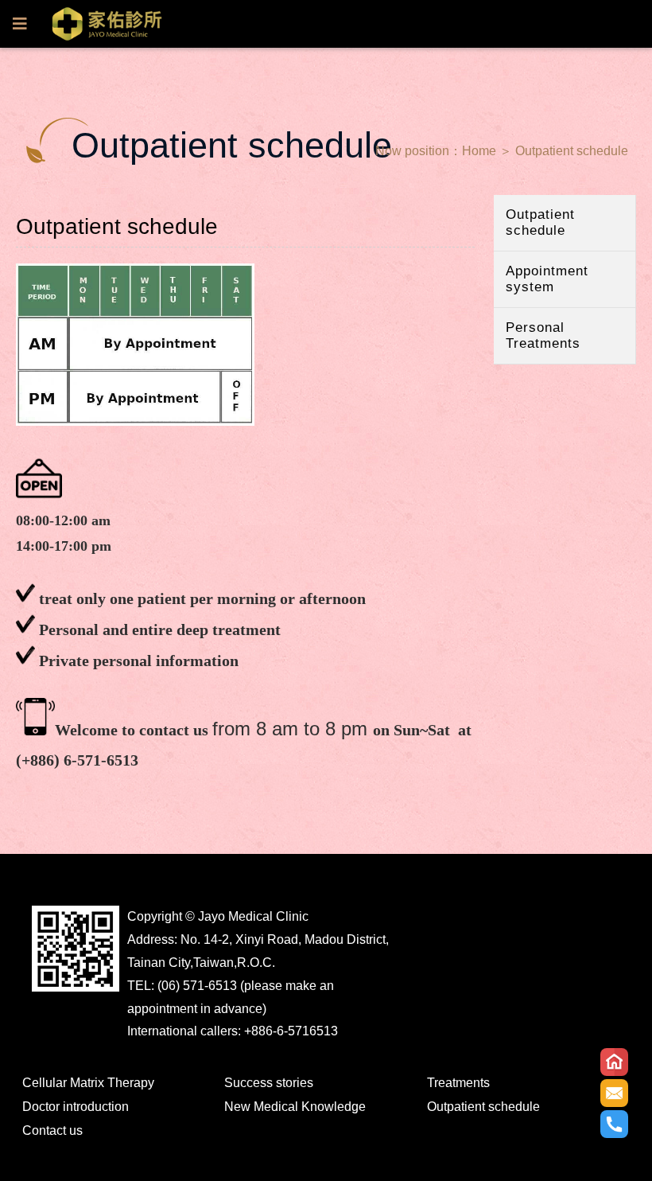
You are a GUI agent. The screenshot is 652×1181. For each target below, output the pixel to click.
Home (479, 151)
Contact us (52, 1130)
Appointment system (547, 278)
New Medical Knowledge (295, 1106)
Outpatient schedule (571, 151)
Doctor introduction (75, 1106)
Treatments (458, 1082)
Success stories (268, 1082)
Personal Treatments (543, 335)
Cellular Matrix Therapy (88, 1082)
